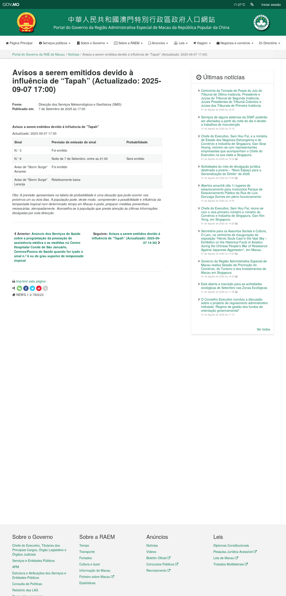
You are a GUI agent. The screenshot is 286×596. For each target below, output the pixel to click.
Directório (270, 43)
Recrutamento (156, 570)
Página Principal (20, 43)
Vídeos (151, 551)
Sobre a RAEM (129, 43)
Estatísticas (87, 583)
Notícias (152, 545)
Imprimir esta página (31, 281)
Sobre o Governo (93, 43)
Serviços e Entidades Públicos (33, 560)
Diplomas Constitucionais (231, 545)
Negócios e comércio (235, 43)
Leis (181, 43)
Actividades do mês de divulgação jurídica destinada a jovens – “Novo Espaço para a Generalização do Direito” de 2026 (231, 170)
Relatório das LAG (25, 590)
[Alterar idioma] (252, 4)
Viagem (202, 43)
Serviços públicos (55, 43)
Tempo (84, 545)
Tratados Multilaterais (228, 564)
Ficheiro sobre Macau (94, 576)
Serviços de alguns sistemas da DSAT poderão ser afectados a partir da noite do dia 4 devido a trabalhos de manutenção (234, 121)
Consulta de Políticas (27, 583)
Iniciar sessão (271, 4)
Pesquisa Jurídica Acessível (233, 551)
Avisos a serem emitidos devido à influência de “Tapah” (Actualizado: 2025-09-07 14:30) (126, 238)
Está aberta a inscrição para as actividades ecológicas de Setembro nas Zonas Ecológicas (234, 286)
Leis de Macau (223, 558)
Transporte (87, 551)
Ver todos (263, 329)
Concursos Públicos (160, 564)
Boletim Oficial (156, 558)
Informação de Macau (94, 570)
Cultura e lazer (89, 564)
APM (15, 567)
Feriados (85, 558)
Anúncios (158, 43)
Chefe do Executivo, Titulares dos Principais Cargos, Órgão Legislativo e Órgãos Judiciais (39, 549)
